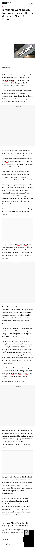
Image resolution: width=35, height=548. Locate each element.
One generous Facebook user (11, 477)
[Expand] (26, 531)
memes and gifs (23, 211)
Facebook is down (8, 172)
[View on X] (17, 229)
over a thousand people (23, 244)
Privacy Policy (7, 544)
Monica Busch (6, 67)
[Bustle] (6, 3)
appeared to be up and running (12, 501)
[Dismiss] (32, 531)
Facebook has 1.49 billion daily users (14, 307)
